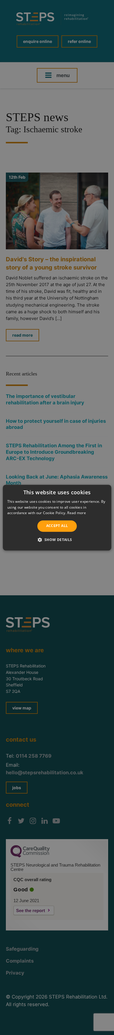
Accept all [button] (57, 525)
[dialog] (57, 517)
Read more (76, 513)
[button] (57, 539)
